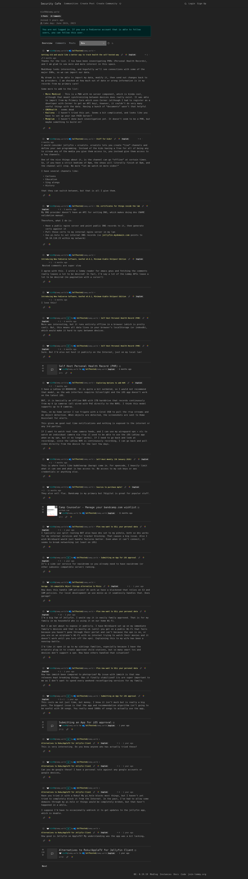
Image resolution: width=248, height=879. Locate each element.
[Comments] (52, 369)
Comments (61, 43)
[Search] (185, 3)
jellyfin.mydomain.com (115, 235)
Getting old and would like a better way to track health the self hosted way (80, 55)
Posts (72, 43)
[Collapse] (43, 51)
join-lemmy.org (197, 874)
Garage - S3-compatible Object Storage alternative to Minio (71, 586)
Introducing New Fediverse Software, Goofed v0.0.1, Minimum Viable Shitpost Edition (83, 259)
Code (183, 874)
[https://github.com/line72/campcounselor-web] (52, 511)
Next (44, 866)
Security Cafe (51, 3)
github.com (64, 510)
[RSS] (112, 43)
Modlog (154, 874)
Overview (47, 43)
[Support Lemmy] (120, 3)
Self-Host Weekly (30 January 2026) (113, 459)
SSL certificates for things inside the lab (118, 206)
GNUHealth (51, 109)
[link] (126, 55)
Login (192, 3)
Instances (166, 874)
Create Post (87, 3)
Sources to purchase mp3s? (109, 487)
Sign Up (201, 3)
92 (62, 857)
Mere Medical (53, 94)
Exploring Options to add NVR (110, 383)
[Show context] (122, 55)
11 (62, 729)
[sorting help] (108, 43)
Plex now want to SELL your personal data (117, 527)
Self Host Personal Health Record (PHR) (120, 318)
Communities (71, 3)
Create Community (107, 3)
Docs (176, 874)
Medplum (50, 119)
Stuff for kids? (104, 139)
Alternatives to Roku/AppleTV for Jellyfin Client (66, 743)
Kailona (50, 112)
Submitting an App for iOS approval (118, 558)
